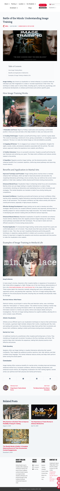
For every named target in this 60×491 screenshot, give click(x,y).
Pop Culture (31, 26)
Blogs (30, 8)
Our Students (30, 4)
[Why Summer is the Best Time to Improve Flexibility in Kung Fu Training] (16, 412)
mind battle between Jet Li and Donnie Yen (22, 287)
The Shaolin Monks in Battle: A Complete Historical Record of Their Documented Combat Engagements (15, 448)
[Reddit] (50, 379)
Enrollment (13, 8)
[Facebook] (10, 379)
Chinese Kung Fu (22, 26)
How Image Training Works (15, 70)
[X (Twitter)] (23, 379)
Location (21, 4)
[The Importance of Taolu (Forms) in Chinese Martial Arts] (44, 412)
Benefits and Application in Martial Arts (18, 72)
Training (13, 4)
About (6, 4)
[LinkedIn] (37, 379)
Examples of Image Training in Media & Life (19, 75)
